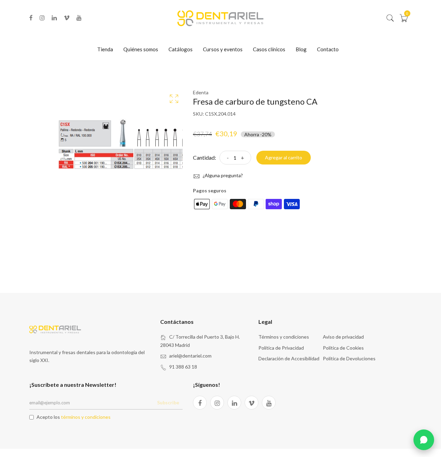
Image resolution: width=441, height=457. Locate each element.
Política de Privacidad (281, 348)
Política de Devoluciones (349, 358)
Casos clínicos (269, 49)
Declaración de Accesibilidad (288, 358)
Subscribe (168, 402)
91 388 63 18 (183, 367)
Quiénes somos (140, 49)
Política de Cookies (343, 348)
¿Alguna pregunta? (222, 175)
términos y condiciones (86, 417)
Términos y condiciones (283, 337)
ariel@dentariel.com (190, 356)
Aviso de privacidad (343, 337)
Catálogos (180, 49)
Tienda (105, 49)
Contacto (328, 49)
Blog (301, 49)
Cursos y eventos (223, 49)
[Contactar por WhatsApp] (423, 439)
